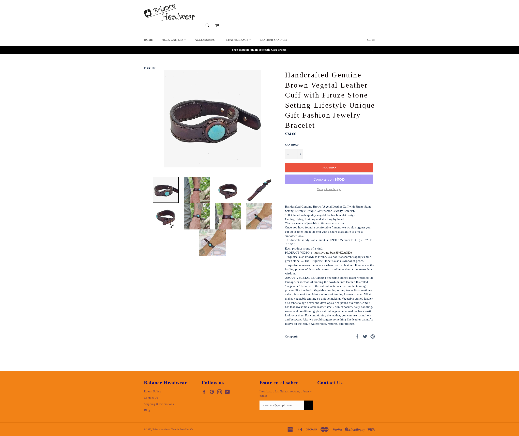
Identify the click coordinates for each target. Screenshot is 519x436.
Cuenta (371, 39)
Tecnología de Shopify (182, 429)
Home (148, 39)
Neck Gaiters (173, 39)
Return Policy (152, 391)
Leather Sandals (273, 39)
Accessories (205, 39)
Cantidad (292, 144)
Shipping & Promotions (159, 404)
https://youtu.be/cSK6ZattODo (333, 252)
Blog (147, 410)
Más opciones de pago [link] (329, 189)
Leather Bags (237, 39)
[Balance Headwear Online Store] (169, 12)
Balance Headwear (161, 429)
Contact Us (151, 397)
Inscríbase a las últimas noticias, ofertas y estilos (286, 393)
